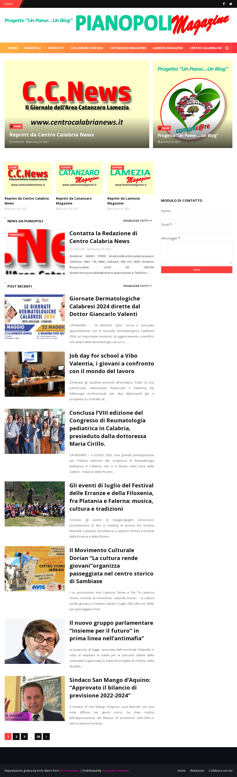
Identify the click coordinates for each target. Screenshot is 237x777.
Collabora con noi (220, 771)
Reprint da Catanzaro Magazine (74, 200)
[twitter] (230, 4)
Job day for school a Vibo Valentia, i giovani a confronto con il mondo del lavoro (111, 363)
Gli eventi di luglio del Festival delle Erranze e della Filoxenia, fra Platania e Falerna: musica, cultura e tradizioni (111, 496)
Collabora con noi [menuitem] (87, 48)
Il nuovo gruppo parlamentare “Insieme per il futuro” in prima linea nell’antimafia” (111, 630)
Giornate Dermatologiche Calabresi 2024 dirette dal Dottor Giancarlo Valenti (104, 306)
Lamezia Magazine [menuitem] (168, 48)
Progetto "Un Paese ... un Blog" (188, 135)
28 (38, 736)
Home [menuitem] (12, 48)
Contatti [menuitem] (56, 48)
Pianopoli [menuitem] (32, 48)
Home (9, 4)
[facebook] (224, 4)
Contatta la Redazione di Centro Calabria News (103, 237)
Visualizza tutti (136, 220)
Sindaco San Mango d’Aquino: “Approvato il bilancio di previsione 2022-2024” (109, 687)
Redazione (197, 771)
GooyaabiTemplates (115, 771)
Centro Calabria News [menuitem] (208, 48)
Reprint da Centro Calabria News (51, 134)
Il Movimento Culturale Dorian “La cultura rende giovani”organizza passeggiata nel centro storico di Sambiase (111, 565)
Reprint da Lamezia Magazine (123, 200)
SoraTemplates (70, 771)
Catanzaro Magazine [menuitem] (128, 48)
